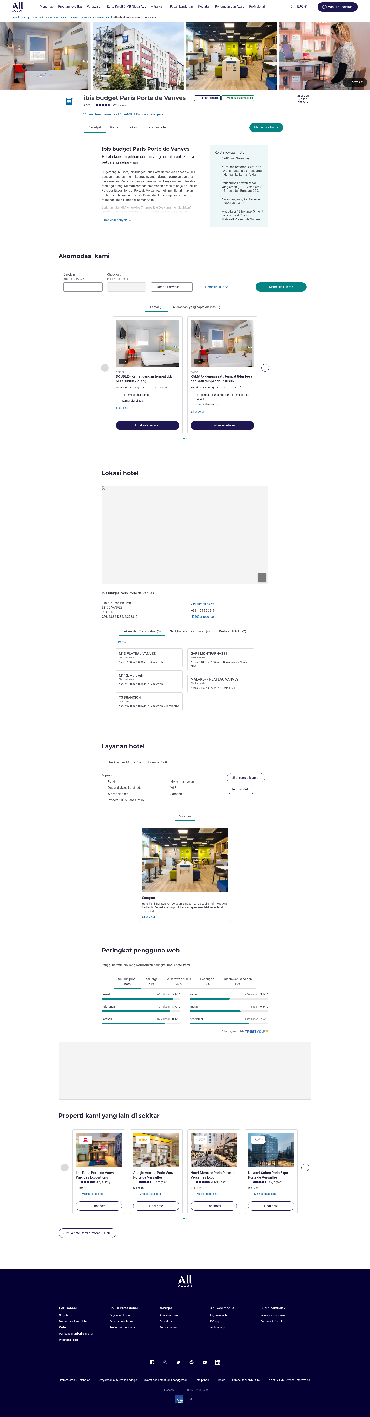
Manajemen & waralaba (73, 1321)
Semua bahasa (169, 1327)
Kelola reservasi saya (273, 1315)
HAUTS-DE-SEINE (80, 17)
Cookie (221, 1380)
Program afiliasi (68, 1339)
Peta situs (166, 1321)
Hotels (16, 17)
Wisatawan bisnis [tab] (179, 981)
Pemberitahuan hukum (246, 1380)
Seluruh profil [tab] (127, 981)
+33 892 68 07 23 (202, 604)
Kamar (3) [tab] (157, 307)
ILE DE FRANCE (57, 17)
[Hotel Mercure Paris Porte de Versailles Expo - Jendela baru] (214, 1150)
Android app (217, 1327)
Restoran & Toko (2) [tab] (232, 631)
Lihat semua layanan (245, 778)
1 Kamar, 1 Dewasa (167, 287)
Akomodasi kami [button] (84, 256)
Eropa (27, 17)
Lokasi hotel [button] (120, 473)
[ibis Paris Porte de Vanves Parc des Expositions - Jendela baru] (99, 1150)
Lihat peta (156, 114)
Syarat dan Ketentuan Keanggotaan (166, 1380)
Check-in (73, 276)
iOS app (214, 1321)
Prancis (39, 17)
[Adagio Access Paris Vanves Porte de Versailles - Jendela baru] (156, 1150)
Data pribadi (202, 1380)
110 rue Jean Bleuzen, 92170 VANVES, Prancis (115, 114)
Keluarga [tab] (151, 981)
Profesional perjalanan (122, 1327)
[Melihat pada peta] (185, 535)
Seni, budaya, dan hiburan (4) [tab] (190, 631)
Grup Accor (65, 1315)
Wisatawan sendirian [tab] (237, 981)
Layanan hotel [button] (123, 746)
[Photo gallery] (185, 56)
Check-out (117, 276)
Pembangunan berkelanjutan (76, 1333)
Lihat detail (148, 916)
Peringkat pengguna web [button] (141, 950)
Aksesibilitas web (170, 1315)
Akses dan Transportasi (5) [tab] (142, 631)
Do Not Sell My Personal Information (288, 1380)
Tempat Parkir (241, 789)
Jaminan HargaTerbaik (303, 99)
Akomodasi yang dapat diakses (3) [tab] (196, 307)
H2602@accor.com (203, 617)
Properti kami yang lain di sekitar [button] (109, 1115)
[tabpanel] (185, 378)
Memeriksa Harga (266, 127)
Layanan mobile (219, 1315)
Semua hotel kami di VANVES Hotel (87, 1233)
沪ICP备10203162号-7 (197, 1390)
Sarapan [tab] (185, 816)
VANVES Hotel (103, 17)
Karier (62, 1327)
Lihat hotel (99, 1206)
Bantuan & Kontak (272, 1321)
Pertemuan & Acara (121, 1321)
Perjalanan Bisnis (119, 1315)
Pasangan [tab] (207, 981)
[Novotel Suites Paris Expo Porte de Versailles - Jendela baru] (271, 1150)
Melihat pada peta (92, 1193)
